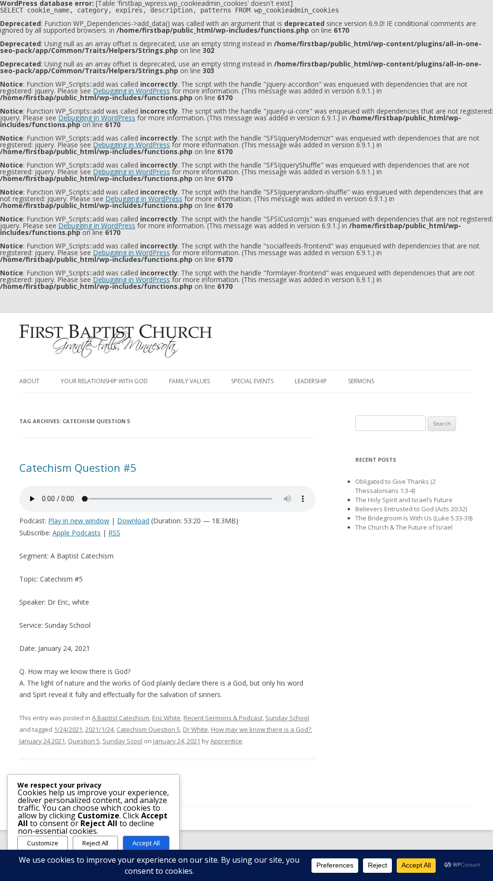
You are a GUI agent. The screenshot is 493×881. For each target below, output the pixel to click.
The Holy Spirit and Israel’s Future (404, 499)
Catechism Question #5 (78, 467)
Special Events (252, 381)
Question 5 (84, 741)
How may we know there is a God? (261, 729)
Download (133, 520)
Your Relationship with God (104, 381)
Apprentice (226, 741)
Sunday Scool (123, 741)
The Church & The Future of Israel (404, 527)
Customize (42, 843)
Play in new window (78, 520)
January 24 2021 (42, 741)
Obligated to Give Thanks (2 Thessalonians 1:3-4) (395, 486)
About (29, 381)
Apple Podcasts (76, 532)
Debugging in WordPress (131, 90)
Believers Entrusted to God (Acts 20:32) (411, 509)
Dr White (195, 729)
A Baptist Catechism (120, 717)
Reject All (95, 843)
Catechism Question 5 (148, 729)
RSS (114, 532)
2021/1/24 (99, 729)
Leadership (311, 381)
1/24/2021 (68, 729)
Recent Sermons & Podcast (222, 717)
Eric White (166, 717)
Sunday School (287, 717)
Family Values (189, 381)
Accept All (146, 843)
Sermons (361, 381)
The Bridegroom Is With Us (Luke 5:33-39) (413, 518)
